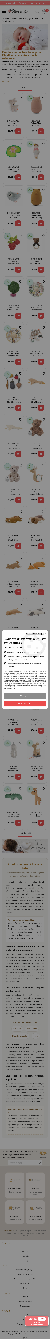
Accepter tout (26, 704)
